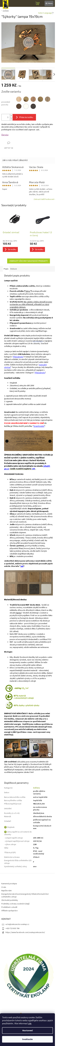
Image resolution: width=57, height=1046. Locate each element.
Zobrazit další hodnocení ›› (45, 199)
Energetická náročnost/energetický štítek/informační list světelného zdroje (25, 895)
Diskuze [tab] (13, 269)
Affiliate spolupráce (9, 910)
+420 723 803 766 (12, 928)
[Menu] (49, 3)
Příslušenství (18, 356)
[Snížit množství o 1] (11, 118)
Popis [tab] (6, 269)
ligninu (18, 612)
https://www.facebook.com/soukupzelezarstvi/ (25, 932)
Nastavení (27, 1030)
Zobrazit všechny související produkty (28, 261)
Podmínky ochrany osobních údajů (15, 903)
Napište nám (6, 890)
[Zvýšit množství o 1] (11, 115)
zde (29, 1023)
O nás (3, 887)
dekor (27, 291)
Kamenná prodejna (9, 883)
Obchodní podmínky (9, 900)
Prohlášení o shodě (9, 907)
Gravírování (38, 426)
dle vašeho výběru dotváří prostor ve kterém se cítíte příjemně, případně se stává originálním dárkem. (31, 305)
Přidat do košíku (26, 117)
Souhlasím (27, 1039)
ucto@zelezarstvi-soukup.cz (17, 924)
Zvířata (36, 788)
